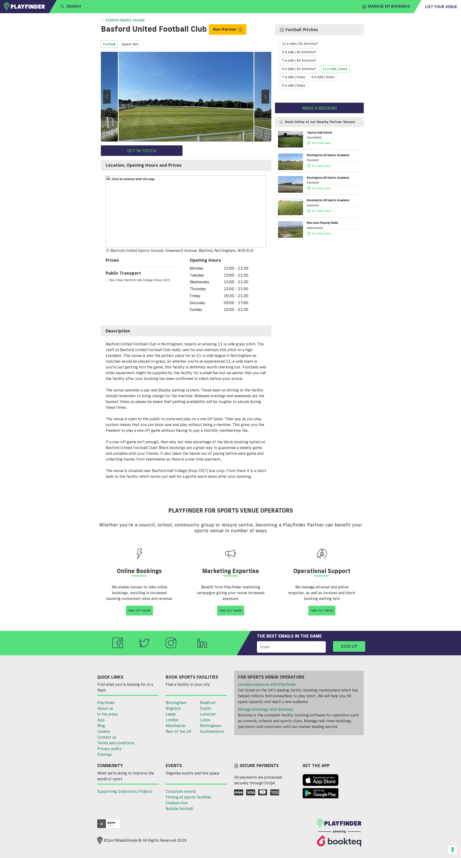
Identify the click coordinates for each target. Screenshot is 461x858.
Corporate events (181, 791)
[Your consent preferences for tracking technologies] (452, 849)
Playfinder (106, 702)
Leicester (208, 714)
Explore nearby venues (125, 20)
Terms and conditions (115, 742)
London (172, 719)
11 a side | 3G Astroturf (300, 44)
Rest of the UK (178, 731)
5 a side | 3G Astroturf (299, 52)
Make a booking (319, 108)
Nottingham (210, 725)
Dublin (205, 708)
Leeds (171, 714)
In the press (107, 714)
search (73, 6)
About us (105, 708)
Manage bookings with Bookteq (265, 709)
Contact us (106, 737)
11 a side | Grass (334, 69)
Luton (205, 719)
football (109, 44)
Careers (103, 731)
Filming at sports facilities (188, 797)
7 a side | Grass (293, 77)
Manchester (176, 725)
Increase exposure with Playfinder (267, 684)
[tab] (186, 165)
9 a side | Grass (323, 77)
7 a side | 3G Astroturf (299, 60)
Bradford (207, 702)
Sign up (349, 646)
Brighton (173, 708)
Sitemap (104, 754)
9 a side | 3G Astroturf (299, 69)
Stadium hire (177, 802)
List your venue (441, 6)
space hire (130, 44)
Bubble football (179, 808)
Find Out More (139, 610)
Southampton (212, 731)
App (100, 719)
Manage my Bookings (389, 6)
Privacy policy (109, 748)
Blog (101, 725)
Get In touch (141, 151)
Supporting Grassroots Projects (124, 791)
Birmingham (176, 702)
